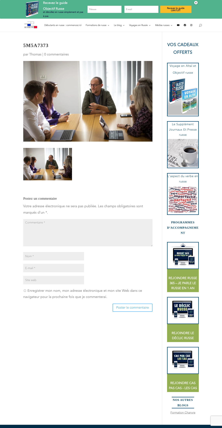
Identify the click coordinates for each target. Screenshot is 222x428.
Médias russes (162, 25)
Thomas (35, 54)
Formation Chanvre (182, 412)
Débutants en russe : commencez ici (62, 25)
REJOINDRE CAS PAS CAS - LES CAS (183, 385)
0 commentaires (56, 54)
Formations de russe (96, 25)
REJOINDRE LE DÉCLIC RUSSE (183, 336)
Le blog (118, 25)
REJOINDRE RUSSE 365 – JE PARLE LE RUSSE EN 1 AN (183, 283)
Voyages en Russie (138, 25)
